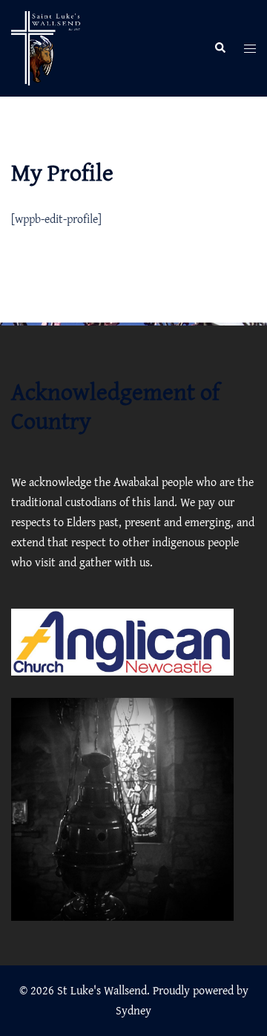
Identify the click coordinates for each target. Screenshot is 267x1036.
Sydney (133, 1010)
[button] (219, 48)
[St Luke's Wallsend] (48, 47)
